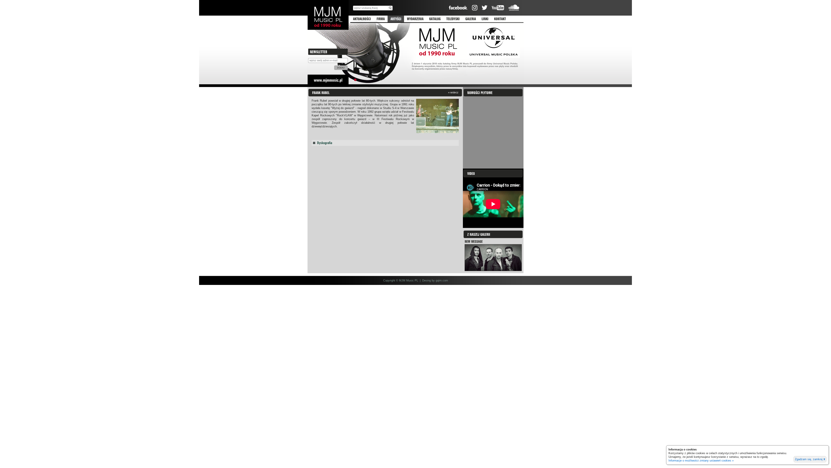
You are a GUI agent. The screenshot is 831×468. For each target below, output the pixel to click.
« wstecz (453, 92)
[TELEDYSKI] (452, 19)
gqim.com (442, 280)
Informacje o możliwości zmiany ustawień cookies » (701, 460)
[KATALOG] (434, 19)
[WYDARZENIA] (415, 19)
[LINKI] (485, 19)
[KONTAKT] (500, 19)
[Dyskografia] (385, 143)
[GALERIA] (470, 19)
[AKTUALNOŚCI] (362, 19)
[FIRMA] (381, 19)
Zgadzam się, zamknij (810, 459)
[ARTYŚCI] (396, 19)
